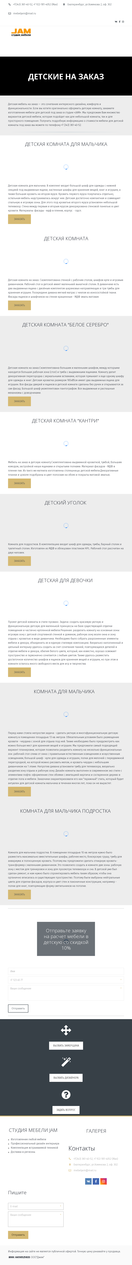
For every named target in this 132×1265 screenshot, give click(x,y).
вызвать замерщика (66, 1045)
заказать (19, 219)
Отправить (18, 1008)
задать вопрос (66, 1109)
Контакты (110, 47)
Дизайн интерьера (65, 47)
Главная (15, 47)
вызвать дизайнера (66, 1077)
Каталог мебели (36, 47)
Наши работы (90, 47)
